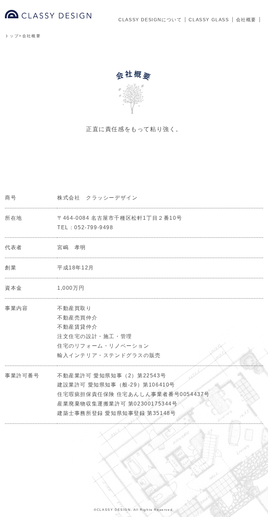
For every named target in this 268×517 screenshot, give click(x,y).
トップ (12, 36)
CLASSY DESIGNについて (150, 19)
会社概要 (246, 19)
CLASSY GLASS (209, 19)
